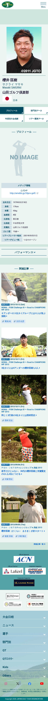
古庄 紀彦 (20, 321)
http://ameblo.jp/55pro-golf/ (23, 193)
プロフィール (11, 111)
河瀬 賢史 (9, 479)
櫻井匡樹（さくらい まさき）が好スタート (22, 531)
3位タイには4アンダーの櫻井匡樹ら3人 (19, 368)
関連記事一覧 (39, 544)
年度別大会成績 (11, 119)
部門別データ (36, 111)
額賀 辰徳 (9, 536)
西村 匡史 (9, 420)
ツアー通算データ (36, 119)
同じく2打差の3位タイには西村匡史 (18, 415)
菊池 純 (8, 321)
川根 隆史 (22, 536)
